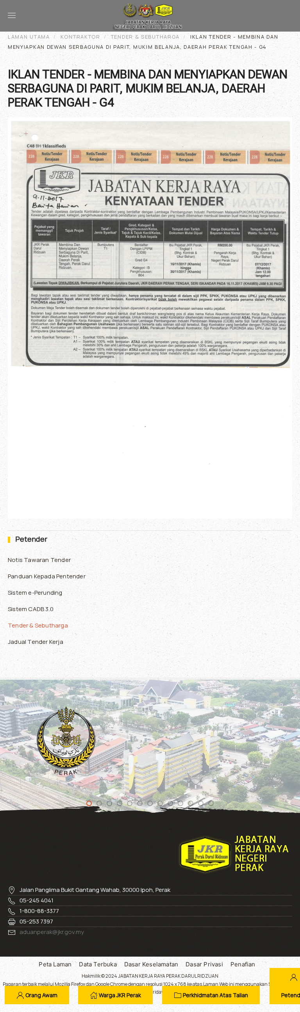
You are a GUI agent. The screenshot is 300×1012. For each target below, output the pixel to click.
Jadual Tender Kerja (35, 642)
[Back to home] (150, 15)
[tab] (89, 803)
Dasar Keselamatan (151, 964)
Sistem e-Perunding (35, 592)
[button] (12, 15)
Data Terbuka (97, 964)
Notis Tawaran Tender (39, 560)
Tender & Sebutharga (38, 625)
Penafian (242, 964)
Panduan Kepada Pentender (47, 576)
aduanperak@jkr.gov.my (52, 932)
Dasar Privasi (204, 964)
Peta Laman (55, 964)
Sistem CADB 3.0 (31, 609)
